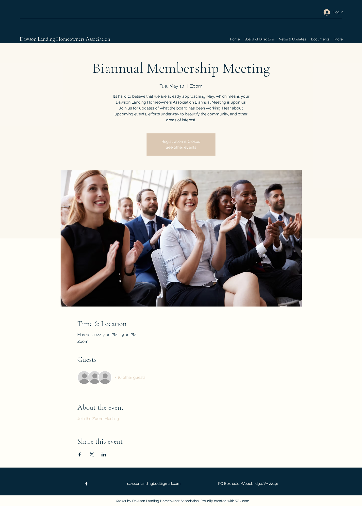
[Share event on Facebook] (79, 454)
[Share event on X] (91, 454)
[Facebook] (86, 483)
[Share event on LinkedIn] (103, 454)
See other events (181, 147)
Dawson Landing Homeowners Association (65, 39)
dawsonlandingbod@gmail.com (154, 483)
